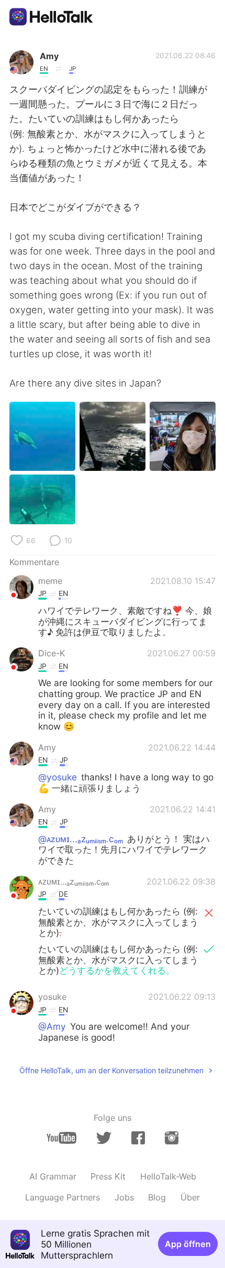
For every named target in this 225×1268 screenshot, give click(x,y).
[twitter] (103, 1138)
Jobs (124, 1197)
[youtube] (61, 1138)
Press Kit (108, 1176)
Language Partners (62, 1197)
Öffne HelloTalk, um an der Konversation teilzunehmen (111, 1070)
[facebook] (138, 1137)
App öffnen (188, 1244)
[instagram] (171, 1137)
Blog (157, 1197)
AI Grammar (52, 1176)
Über (190, 1197)
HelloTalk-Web (168, 1176)
